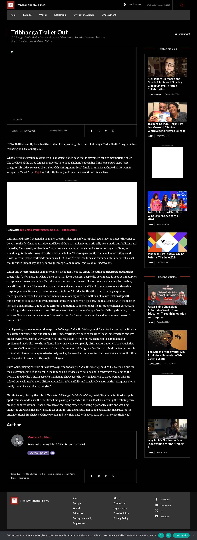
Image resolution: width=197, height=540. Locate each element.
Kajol (38, 172)
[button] (181, 5)
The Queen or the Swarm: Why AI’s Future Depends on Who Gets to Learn (166, 355)
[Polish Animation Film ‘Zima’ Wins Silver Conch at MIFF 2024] (167, 201)
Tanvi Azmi (69, 474)
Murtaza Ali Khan (39, 437)
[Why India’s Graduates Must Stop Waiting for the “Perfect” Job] (167, 429)
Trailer (14, 478)
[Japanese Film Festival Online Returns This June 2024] (167, 242)
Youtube (165, 516)
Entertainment (182, 33)
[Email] (52, 453)
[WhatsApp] (113, 131)
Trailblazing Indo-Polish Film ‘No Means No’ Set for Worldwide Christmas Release (166, 127)
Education (155, 94)
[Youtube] (156, 516)
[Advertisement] (72, 203)
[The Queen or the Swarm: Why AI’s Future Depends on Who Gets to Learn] (167, 340)
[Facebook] (91, 131)
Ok (161, 535)
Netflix (42, 474)
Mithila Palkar (30, 474)
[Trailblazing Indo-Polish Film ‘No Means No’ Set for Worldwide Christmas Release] (167, 112)
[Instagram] (156, 505)
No (168, 535)
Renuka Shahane (55, 474)
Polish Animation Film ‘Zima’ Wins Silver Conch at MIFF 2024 (165, 216)
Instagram (166, 505)
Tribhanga (24, 478)
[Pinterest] (106, 131)
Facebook (165, 499)
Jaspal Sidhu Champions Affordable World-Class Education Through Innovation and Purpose (167, 312)
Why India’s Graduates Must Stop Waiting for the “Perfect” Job (167, 444)
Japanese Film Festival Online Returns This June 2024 (166, 255)
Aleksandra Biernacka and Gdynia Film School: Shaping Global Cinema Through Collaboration (165, 84)
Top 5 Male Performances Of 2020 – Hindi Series (48, 229)
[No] (193, 535)
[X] (99, 131)
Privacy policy (181, 535)
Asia (151, 136)
